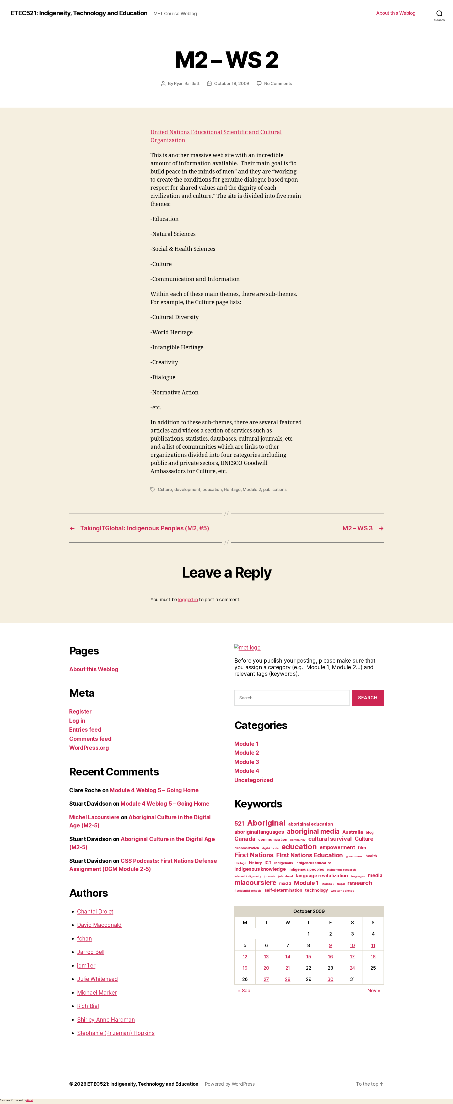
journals (269, 876)
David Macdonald (99, 925)
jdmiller (86, 965)
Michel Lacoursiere (94, 817)
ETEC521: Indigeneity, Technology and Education (78, 13)
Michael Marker (97, 992)
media (375, 876)
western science (342, 890)
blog (370, 832)
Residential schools (248, 890)
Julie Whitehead (97, 979)
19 (244, 968)
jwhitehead (285, 876)
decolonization (246, 848)
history (255, 862)
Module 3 (246, 762)
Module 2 (252, 489)
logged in (188, 599)
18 (373, 956)
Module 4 (246, 771)
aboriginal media (313, 831)
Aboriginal (266, 822)
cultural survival (330, 838)
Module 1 (246, 744)
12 (245, 956)
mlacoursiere (255, 882)
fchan (84, 938)
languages (358, 876)
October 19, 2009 (231, 83)
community (297, 840)
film (362, 847)
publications (275, 489)
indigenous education (313, 863)
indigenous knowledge (260, 869)
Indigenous (283, 863)
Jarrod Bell (90, 952)
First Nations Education (309, 855)
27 (266, 979)
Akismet (29, 1100)
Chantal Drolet (95, 911)
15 (308, 956)
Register (80, 711)
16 (330, 956)
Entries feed (85, 729)
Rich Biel (88, 1006)
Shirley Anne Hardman (106, 1019)
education (212, 489)
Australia (352, 832)
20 (266, 968)
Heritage (232, 489)
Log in (77, 720)
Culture (165, 489)
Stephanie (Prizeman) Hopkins (115, 1033)
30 (330, 979)
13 (266, 956)
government (354, 856)
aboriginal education (310, 824)
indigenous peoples (306, 869)
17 (352, 956)
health (371, 856)
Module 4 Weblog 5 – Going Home (154, 790)
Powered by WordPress (230, 1084)
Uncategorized (253, 780)
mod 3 (285, 883)
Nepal (341, 884)
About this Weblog (396, 13)
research (359, 882)
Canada (244, 838)
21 (287, 968)
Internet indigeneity (247, 876)
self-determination (283, 890)
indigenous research (341, 869)
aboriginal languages (259, 832)
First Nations (254, 855)
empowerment (337, 847)
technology (316, 890)
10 (352, 945)
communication (272, 839)
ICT (268, 862)
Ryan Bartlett (186, 83)
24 (352, 968)
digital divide (270, 848)
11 (373, 945)
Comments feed (90, 739)
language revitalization (322, 875)
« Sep (244, 990)
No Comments (278, 83)
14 (287, 956)
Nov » (374, 990)
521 (239, 823)
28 (287, 979)
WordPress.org (89, 747)
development (187, 489)
